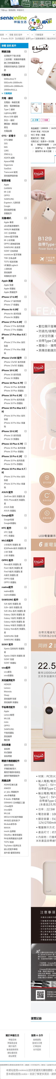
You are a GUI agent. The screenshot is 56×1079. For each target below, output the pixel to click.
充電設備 (8, 131)
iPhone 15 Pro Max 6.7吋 (13, 471)
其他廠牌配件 (8, 680)
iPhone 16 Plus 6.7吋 (12, 383)
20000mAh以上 (10, 90)
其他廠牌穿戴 (10, 210)
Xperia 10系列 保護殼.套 (14, 656)
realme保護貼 (10, 595)
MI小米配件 (7, 540)
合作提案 (37, 1049)
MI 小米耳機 (9, 240)
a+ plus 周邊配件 (11, 792)
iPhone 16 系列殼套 (12, 374)
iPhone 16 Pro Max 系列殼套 (14, 417)
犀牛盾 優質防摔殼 (12, 853)
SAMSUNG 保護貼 (12, 640)
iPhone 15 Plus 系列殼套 (15, 448)
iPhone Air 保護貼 (11, 317)
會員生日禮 (37, 1043)
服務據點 (12, 10)
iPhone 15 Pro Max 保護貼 (14, 486)
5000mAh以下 (10, 79)
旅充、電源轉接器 (12, 106)
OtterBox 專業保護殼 (13, 835)
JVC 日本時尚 (10, 233)
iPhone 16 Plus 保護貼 (14, 391)
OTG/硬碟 (8, 140)
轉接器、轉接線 (11, 124)
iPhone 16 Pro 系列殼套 (14, 400)
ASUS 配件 (7, 492)
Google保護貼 (10, 523)
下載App (3, 10)
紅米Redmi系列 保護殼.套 (15, 548)
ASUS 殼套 (9, 507)
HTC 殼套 (8, 532)
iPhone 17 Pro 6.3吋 (12, 322)
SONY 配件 (7, 644)
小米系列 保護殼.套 (12, 545)
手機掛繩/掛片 (10, 768)
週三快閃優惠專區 (12, 63)
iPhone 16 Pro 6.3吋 (12, 395)
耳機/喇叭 (6, 218)
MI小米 (7, 718)
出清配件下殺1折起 (12, 56)
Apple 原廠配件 (10, 292)
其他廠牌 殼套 (10, 699)
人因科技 (8, 269)
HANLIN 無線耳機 (11, 229)
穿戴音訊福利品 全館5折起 (14, 68)
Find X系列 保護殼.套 (13, 568)
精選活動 (6, 51)
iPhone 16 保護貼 (11, 378)
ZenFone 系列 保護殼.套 (14, 496)
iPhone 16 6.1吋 (10, 370)
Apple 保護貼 (9, 288)
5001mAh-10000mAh (13, 82)
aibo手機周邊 (9, 795)
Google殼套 (9, 520)
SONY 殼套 (9, 659)
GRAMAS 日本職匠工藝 (14, 803)
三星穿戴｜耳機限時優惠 (14, 59)
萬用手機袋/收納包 (12, 772)
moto (6, 722)
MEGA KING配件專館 (13, 817)
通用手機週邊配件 (12, 776)
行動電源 (39, 35)
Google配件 (8, 515)
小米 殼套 (8, 552)
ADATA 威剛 (9, 158)
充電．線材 (7, 98)
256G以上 (8, 154)
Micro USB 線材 (11, 117)
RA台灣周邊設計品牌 (13, 838)
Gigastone (8, 165)
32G (6, 143)
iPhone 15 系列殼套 (12, 435)
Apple (6, 185)
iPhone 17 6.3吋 (10, 297)
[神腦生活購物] (26, 21)
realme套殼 (9, 591)
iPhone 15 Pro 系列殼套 (14, 460)
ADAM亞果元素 (10, 785)
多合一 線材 (9, 120)
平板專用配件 (8, 707)
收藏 (46, 120)
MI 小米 (7, 192)
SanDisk (7, 168)
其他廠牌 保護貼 (11, 702)
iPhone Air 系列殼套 (12, 314)
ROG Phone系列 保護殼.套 (14, 502)
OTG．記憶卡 (9, 135)
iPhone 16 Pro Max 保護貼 (14, 425)
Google (7, 206)
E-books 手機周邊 (12, 799)
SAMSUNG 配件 (10, 599)
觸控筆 (7, 740)
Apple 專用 (8, 222)
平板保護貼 (9, 733)
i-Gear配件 (8, 806)
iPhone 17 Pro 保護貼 (13, 330)
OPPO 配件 (7, 560)
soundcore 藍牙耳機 (12, 254)
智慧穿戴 (6, 180)
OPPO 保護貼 (10, 582)
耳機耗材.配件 (10, 276)
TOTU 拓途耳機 (11, 262)
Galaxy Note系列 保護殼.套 (15, 631)
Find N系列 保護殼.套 (13, 571)
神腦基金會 (12, 1043)
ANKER (7, 788)
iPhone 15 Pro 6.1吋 (12, 456)
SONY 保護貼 (10, 663)
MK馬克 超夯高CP (12, 820)
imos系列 (8, 810)
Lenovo (7, 688)
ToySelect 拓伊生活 (12, 846)
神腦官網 (12, 1040)
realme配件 (7, 587)
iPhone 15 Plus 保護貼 (14, 451)
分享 (36, 120)
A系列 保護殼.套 (11, 575)
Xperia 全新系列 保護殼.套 (14, 650)
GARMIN (8, 188)
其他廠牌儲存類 (11, 176)
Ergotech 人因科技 (12, 203)
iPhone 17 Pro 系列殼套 (14, 326)
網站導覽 (12, 1056)
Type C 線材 (9, 109)
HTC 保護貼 (9, 536)
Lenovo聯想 (9, 715)
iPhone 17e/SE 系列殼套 (14, 362)
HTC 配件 (6, 528)
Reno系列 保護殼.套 (12, 564)
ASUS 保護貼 (10, 511)
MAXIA (7, 828)
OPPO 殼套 (9, 579)
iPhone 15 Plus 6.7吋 (12, 444)
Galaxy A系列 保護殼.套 (14, 622)
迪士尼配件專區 (11, 849)
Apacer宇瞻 (9, 161)
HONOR (7, 684)
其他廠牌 (8, 272)
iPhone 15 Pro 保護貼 (13, 464)
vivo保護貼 (8, 675)
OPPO (7, 195)
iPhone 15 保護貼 (11, 439)
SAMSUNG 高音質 (12, 247)
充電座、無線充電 (12, 102)
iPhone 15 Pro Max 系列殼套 (14, 478)
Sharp (6, 695)
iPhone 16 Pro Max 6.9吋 (13, 410)
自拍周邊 (6, 744)
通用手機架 (9, 765)
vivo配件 (6, 667)
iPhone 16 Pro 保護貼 (13, 403)
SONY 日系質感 (11, 251)
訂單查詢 (37, 1046)
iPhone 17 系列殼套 (12, 301)
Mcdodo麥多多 (10, 824)
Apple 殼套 (8, 285)
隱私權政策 (12, 1053)
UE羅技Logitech (11, 265)
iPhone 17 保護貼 (11, 305)
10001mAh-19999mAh (13, 86)
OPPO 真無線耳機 (12, 244)
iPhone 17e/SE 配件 (12, 358)
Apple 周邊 (7, 281)
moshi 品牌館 (10, 831)
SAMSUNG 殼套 (11, 636)
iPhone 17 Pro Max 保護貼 (14, 351)
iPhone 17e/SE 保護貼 (13, 365)
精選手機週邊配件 (11, 761)
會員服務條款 (12, 1049)
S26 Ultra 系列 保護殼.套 (15, 611)
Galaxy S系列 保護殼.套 (14, 618)
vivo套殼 (7, 672)
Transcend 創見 (11, 172)
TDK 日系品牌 (10, 258)
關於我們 (12, 1046)
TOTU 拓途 (9, 842)
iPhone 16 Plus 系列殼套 (15, 387)
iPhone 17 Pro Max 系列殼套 (14, 344)
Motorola (7, 691)
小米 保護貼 (9, 555)
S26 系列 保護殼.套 (12, 604)
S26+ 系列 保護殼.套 (13, 607)
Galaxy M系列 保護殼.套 (14, 625)
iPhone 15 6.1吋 (10, 431)
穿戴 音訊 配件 (15, 35)
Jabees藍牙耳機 (11, 237)
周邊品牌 (6, 780)
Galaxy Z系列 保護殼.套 (14, 614)
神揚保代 (20, 10)
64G (6, 147)
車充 (6, 127)
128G (6, 151)
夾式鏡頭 (8, 752)
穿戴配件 (8, 213)
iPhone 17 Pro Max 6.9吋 (13, 336)
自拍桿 (7, 749)
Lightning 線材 (10, 113)
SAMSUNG (9, 199)
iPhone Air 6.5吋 (10, 309)
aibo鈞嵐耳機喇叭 (11, 226)
